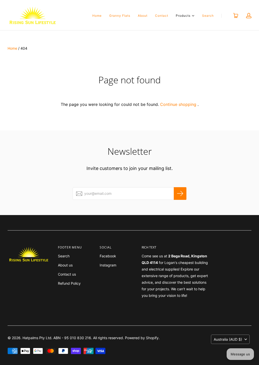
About (142, 15)
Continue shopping (178, 104)
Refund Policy (69, 283)
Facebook (108, 256)
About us (65, 265)
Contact (161, 15)
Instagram (108, 265)
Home (97, 15)
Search (208, 15)
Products (183, 15)
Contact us (67, 274)
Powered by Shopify (142, 338)
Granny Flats (119, 15)
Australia (228, 339)
